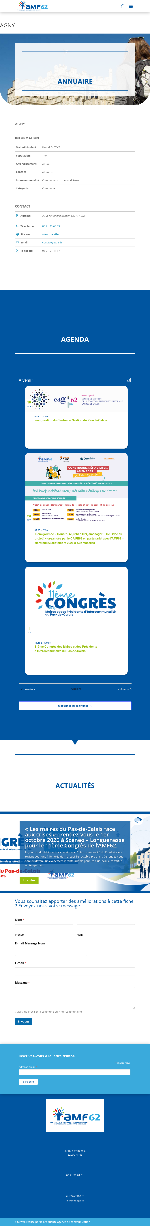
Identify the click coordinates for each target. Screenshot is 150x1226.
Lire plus (29, 880)
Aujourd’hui (76, 688)
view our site (50, 234)
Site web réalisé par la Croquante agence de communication (52, 1222)
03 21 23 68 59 (51, 226)
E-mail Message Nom (30, 943)
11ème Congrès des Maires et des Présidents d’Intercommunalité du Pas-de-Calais (66, 648)
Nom (80, 934)
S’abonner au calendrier (73, 705)
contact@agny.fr (52, 242)
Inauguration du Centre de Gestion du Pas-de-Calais (71, 420)
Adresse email (28, 1067)
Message (22, 982)
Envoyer (23, 1021)
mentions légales (75, 1200)
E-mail (21, 963)
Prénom (20, 934)
